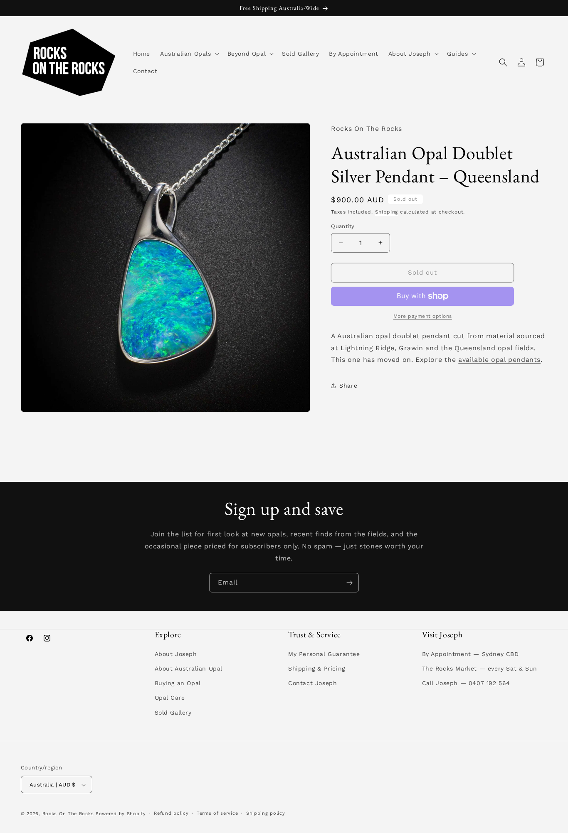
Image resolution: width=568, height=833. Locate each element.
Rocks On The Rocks (68, 814)
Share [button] (348, 385)
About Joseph (176, 654)
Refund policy (171, 813)
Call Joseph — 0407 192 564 (466, 683)
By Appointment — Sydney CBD (470, 654)
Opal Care (170, 698)
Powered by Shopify (121, 814)
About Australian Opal (189, 668)
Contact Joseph (312, 683)
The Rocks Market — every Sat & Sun (479, 668)
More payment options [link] (422, 316)
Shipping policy (265, 813)
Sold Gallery (173, 712)
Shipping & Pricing (316, 668)
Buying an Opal (178, 683)
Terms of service (217, 813)
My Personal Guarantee (324, 654)
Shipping (386, 212)
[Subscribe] (349, 582)
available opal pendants (499, 360)
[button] (188, 53)
